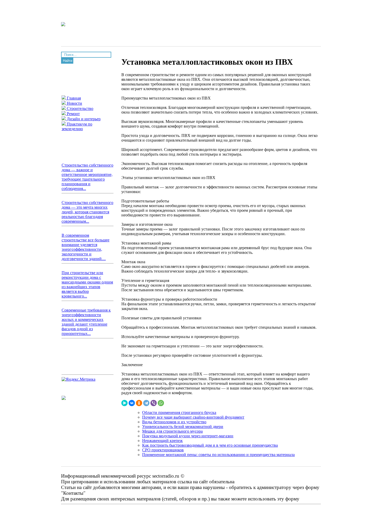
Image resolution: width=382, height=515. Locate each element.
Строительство (79, 108)
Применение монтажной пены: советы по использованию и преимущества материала (218, 454)
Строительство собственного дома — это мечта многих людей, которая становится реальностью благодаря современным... (87, 211)
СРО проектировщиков (163, 450)
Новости (74, 103)
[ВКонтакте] (132, 403)
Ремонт (73, 113)
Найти (67, 61)
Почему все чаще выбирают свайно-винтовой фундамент (193, 417)
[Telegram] (146, 403)
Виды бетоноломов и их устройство (174, 422)
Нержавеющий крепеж (162, 440)
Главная (73, 98)
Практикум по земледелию (77, 126)
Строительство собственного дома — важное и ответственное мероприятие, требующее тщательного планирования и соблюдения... (87, 177)
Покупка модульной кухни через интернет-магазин (187, 436)
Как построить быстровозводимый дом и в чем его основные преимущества (210, 445)
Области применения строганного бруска (179, 412)
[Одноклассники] (139, 403)
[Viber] (153, 403)
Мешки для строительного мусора (172, 431)
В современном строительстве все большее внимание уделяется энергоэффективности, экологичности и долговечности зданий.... (85, 247)
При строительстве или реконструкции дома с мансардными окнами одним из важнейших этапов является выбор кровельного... (87, 284)
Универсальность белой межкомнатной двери (182, 426)
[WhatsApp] (161, 403)
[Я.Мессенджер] (124, 403)
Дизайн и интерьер (83, 119)
